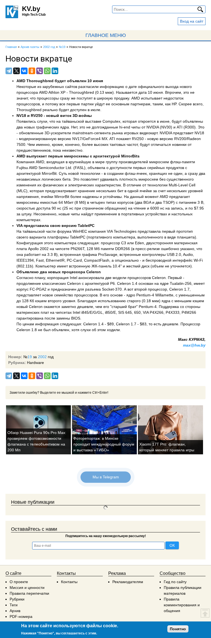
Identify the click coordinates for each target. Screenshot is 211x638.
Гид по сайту (175, 582)
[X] (16, 71)
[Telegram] (8, 71)
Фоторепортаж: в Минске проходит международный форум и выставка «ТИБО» (103, 444)
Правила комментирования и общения (182, 605)
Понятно (178, 629)
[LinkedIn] (55, 71)
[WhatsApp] (47, 71)
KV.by (31, 8)
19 (29, 357)
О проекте (19, 582)
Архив (15, 610)
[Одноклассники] (32, 71)
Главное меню (105, 35)
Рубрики (17, 599)
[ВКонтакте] (24, 71)
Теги (14, 605)
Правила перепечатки (29, 593)
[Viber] (39, 71)
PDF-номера (21, 616)
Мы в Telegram (105, 477)
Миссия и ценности (27, 587)
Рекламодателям (127, 582)
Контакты (69, 582)
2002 (42, 357)
